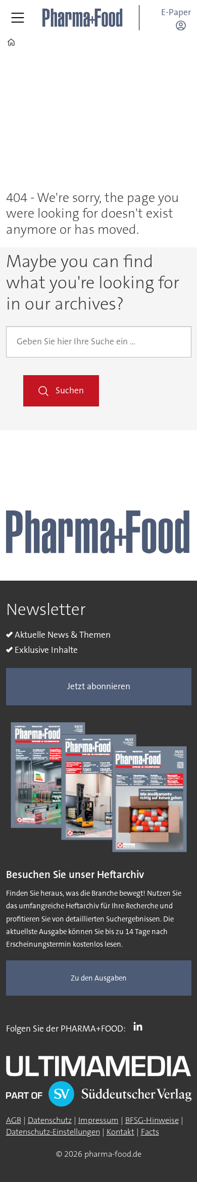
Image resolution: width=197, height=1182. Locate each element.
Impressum (98, 1120)
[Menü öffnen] (17, 17)
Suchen (70, 390)
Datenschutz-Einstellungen (53, 1131)
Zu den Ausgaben (99, 978)
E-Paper (176, 12)
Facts (150, 1131)
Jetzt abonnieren (98, 686)
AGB (13, 1120)
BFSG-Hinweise (152, 1120)
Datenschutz (50, 1120)
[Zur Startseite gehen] (82, 18)
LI (140, 1026)
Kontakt (120, 1131)
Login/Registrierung (183, 25)
